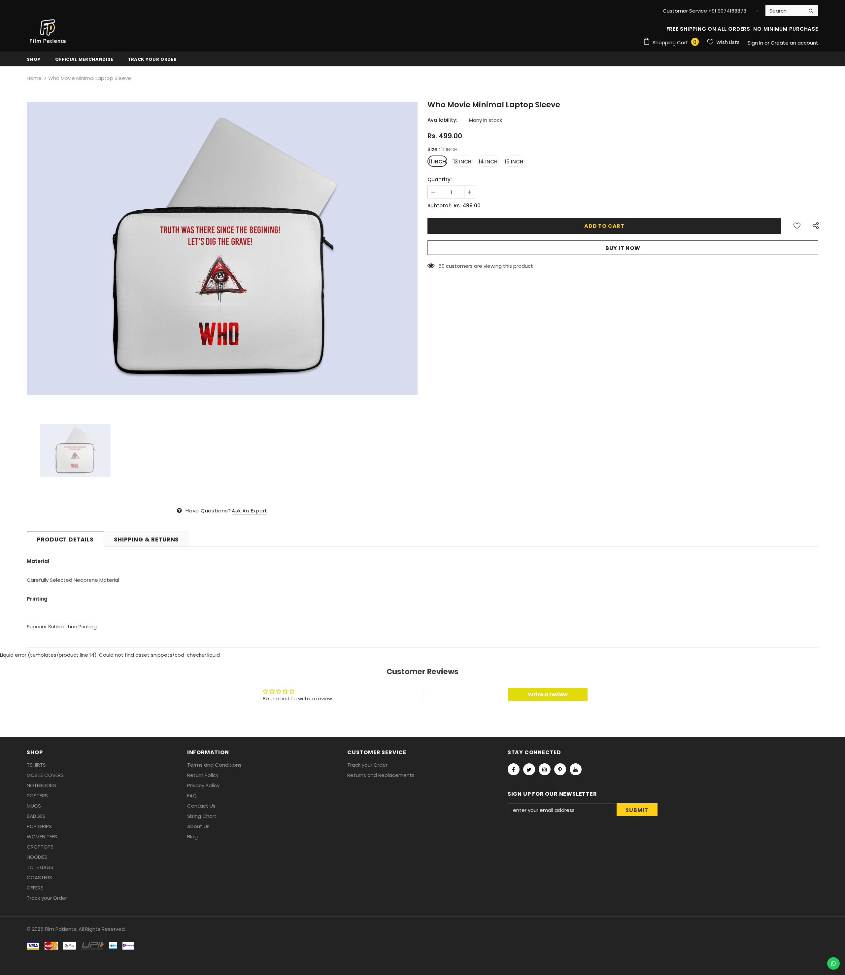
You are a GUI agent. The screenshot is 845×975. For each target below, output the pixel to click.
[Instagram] (545, 769)
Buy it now (622, 248)
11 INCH (437, 161)
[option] (222, 248)
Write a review (548, 694)
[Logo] (48, 31)
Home (34, 78)
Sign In (756, 42)
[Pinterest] (560, 769)
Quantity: (439, 179)
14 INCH (488, 161)
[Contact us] (833, 963)
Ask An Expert (249, 510)
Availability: (442, 120)
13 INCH (462, 161)
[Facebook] (514, 769)
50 (441, 265)
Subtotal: (439, 205)
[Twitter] (529, 769)
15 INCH (514, 161)
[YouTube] (576, 769)
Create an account (794, 42)
